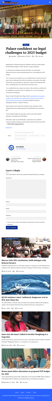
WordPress (45, 395)
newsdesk (13, 56)
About (22, 392)
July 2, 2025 (6, 308)
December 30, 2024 (25, 56)
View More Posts (20, 149)
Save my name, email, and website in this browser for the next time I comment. (26, 223)
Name (8, 202)
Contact (28, 392)
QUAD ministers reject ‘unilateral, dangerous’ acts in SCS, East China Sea (25, 298)
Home (16, 392)
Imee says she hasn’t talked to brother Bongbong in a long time (25, 335)
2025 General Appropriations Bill (24, 132)
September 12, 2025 (9, 382)
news (42, 135)
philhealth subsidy (20, 139)
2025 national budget (21, 135)
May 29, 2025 (7, 271)
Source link (9, 127)
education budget (34, 135)
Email (8, 208)
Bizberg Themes (29, 398)
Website (8, 215)
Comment (9, 178)
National (26, 45)
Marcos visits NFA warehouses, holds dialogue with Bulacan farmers (24, 261)
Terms (34, 392)
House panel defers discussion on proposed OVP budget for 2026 (26, 372)
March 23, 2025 (7, 345)
